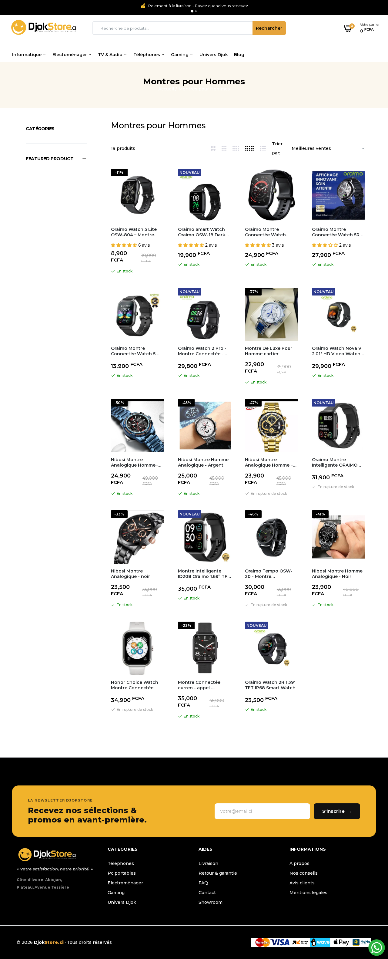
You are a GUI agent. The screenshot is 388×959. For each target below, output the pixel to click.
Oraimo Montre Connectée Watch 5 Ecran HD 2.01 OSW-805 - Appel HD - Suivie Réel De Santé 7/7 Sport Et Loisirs (137, 351)
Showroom (210, 902)
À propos (299, 863)
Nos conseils (303, 873)
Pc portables (122, 873)
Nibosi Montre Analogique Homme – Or (269, 462)
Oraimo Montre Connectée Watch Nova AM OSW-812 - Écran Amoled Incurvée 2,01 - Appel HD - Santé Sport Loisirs (271, 232)
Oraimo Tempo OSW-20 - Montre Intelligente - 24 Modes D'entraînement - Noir (271, 573)
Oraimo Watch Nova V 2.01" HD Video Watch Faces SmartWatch (336, 351)
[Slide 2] (196, 11)
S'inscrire (337, 811)
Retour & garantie (218, 873)
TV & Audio (111, 54)
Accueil (166, 89)
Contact (207, 892)
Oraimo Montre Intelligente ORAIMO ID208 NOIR (334, 462)
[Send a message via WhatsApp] (376, 947)
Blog (239, 54)
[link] (158, 178)
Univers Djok (213, 54)
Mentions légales (308, 892)
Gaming (180, 54)
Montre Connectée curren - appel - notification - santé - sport (201, 685)
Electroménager (125, 883)
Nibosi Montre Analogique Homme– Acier (134, 462)
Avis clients (302, 883)
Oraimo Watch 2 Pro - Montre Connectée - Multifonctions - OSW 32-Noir (202, 351)
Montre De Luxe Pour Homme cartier (268, 351)
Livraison (208, 863)
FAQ (203, 883)
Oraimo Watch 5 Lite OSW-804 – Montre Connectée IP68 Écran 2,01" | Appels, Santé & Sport (136, 232)
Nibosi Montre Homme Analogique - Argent (203, 462)
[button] (56, 158)
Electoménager (70, 54)
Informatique (27, 54)
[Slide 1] (192, 11)
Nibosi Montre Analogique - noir (130, 573)
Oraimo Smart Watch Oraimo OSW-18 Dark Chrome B (201, 232)
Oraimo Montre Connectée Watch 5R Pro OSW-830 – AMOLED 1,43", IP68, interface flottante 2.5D (338, 232)
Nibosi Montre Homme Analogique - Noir (337, 573)
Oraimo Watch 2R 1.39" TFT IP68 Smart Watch (270, 685)
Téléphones (147, 54)
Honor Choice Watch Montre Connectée (134, 685)
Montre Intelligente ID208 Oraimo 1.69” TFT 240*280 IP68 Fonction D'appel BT (204, 573)
